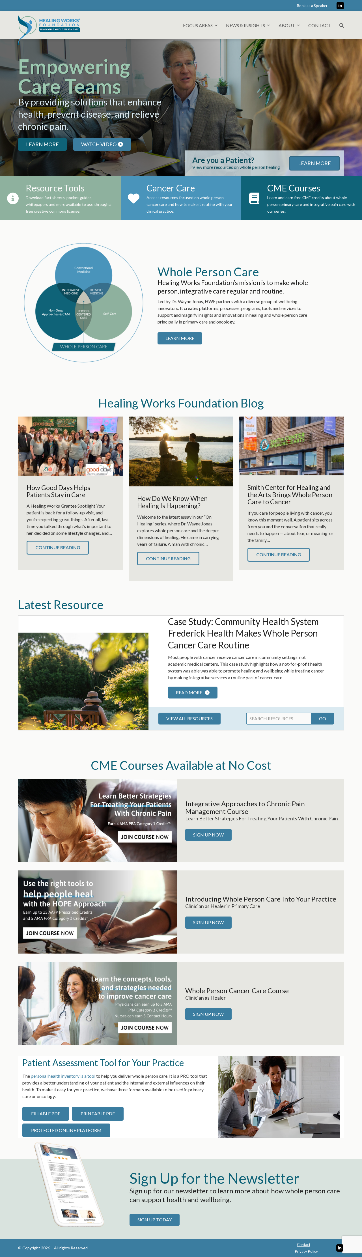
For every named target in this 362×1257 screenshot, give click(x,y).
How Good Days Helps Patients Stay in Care (58, 491)
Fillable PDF (45, 1113)
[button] (341, 25)
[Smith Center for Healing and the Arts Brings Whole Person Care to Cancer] (291, 445)
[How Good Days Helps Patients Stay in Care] (70, 445)
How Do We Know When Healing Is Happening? (172, 501)
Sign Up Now (208, 834)
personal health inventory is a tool (63, 1076)
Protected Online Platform (66, 1130)
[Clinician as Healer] (97, 1003)
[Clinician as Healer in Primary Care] (97, 911)
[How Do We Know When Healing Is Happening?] (181, 451)
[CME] (97, 819)
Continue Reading (57, 547)
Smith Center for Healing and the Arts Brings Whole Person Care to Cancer (289, 494)
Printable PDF (98, 1113)
